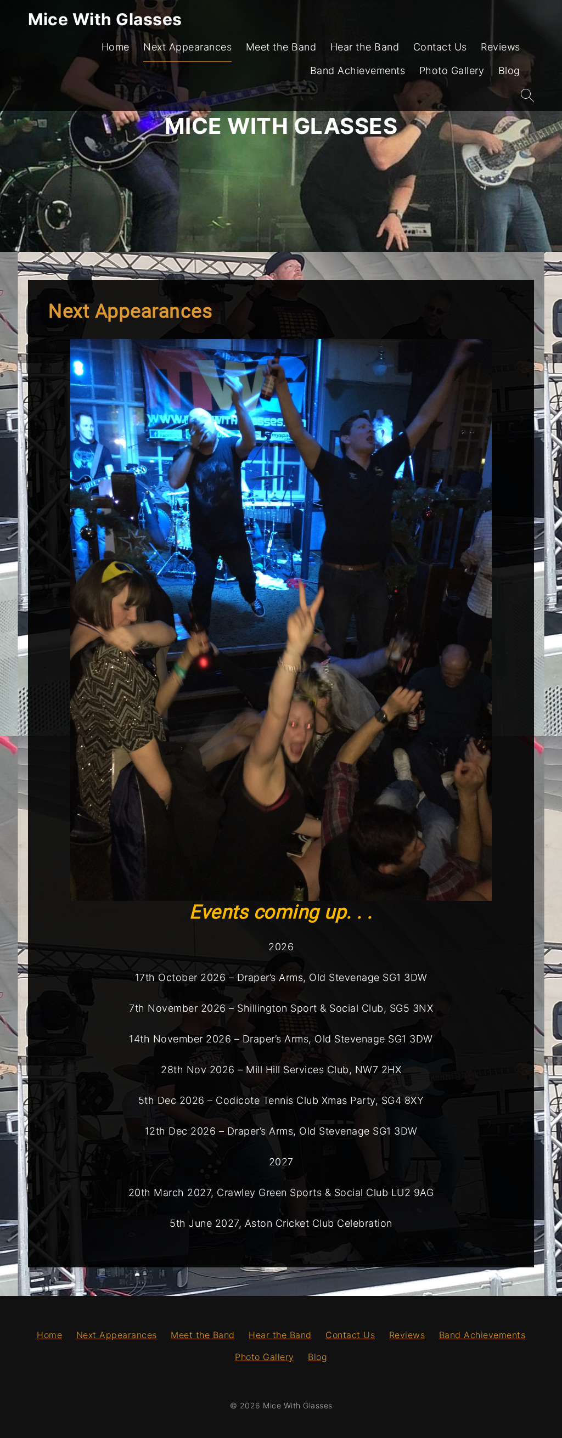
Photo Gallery (452, 70)
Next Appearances (187, 47)
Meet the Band (281, 47)
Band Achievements (358, 70)
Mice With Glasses (105, 19)
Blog (509, 70)
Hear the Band (365, 47)
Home (116, 47)
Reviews (500, 47)
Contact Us (440, 47)
